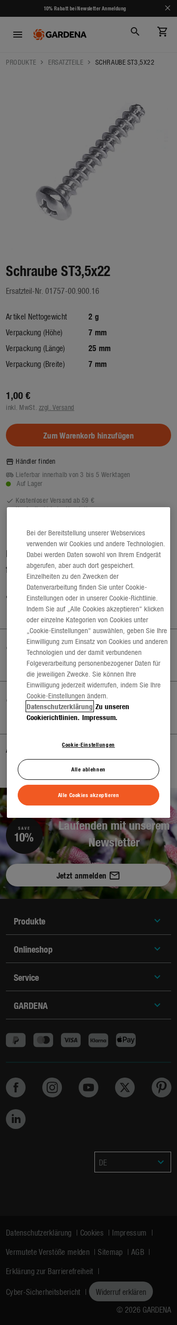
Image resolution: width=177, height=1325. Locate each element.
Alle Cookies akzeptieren (88, 795)
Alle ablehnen (88, 769)
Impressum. (100, 717)
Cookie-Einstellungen (88, 744)
